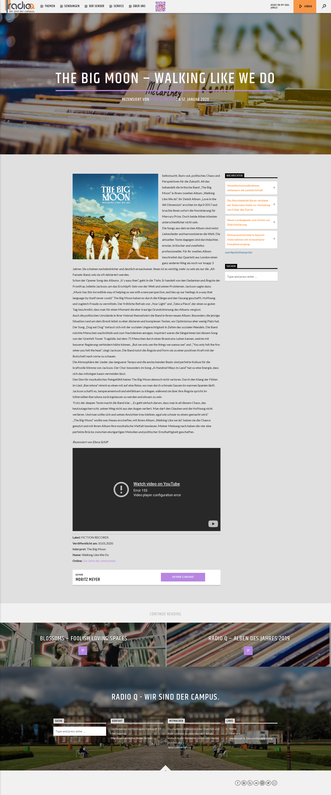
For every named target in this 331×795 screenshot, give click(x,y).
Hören (308, 6)
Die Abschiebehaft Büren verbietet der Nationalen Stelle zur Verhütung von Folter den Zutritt (248, 205)
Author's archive (183, 577)
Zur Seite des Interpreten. (99, 560)
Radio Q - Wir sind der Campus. (165, 697)
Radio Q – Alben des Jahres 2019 (249, 638)
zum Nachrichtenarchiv (238, 252)
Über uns (139, 6)
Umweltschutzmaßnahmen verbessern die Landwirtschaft (245, 188)
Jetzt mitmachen (178, 747)
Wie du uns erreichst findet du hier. (132, 738)
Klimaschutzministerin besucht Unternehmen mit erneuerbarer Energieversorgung (246, 239)
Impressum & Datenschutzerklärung (251, 738)
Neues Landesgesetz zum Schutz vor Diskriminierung (248, 222)
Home (232, 728)
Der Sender (97, 6)
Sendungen (72, 6)
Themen (50, 6)
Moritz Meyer (162, 99)
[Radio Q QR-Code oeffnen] (160, 6)
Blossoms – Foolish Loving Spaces (83, 638)
